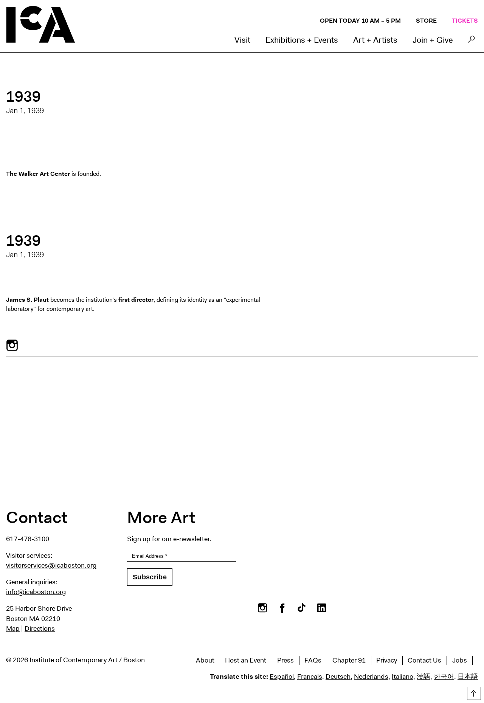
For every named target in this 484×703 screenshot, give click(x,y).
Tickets (465, 21)
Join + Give (433, 39)
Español (282, 676)
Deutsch (338, 676)
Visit (242, 39)
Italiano (402, 676)
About (205, 660)
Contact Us (424, 660)
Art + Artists (375, 39)
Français (309, 676)
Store (426, 21)
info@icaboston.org (36, 591)
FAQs (312, 660)
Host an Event (245, 660)
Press (285, 660)
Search (471, 41)
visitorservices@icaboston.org (51, 565)
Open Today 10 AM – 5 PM (360, 21)
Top (473, 692)
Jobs (459, 660)
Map (13, 628)
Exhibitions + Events (301, 39)
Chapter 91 (349, 660)
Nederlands (371, 676)
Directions (40, 628)
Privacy (386, 660)
